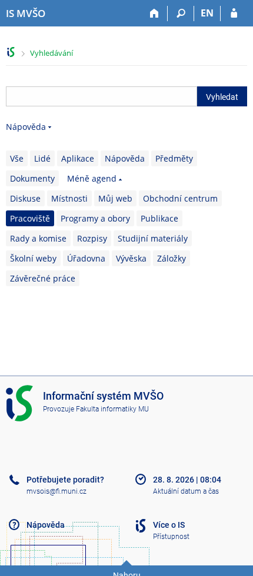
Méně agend (91, 178)
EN (207, 12)
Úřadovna (86, 258)
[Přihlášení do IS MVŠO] (234, 13)
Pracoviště (30, 218)
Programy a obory (95, 218)
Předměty (174, 158)
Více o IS (169, 525)
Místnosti (69, 198)
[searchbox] (101, 96)
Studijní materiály (153, 238)
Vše (17, 158)
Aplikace (77, 158)
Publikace (159, 218)
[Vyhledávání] (181, 13)
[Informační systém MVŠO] (11, 52)
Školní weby (33, 258)
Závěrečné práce (42, 278)
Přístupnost (171, 537)
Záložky (171, 258)
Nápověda (26, 126)
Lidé (42, 158)
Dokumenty (32, 178)
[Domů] (154, 13)
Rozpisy (92, 238)
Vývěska (131, 258)
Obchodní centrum (180, 198)
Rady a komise (38, 238)
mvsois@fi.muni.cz (56, 491)
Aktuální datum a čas (186, 491)
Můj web (115, 198)
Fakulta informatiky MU (112, 409)
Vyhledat (222, 97)
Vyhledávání (51, 53)
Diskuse (25, 198)
